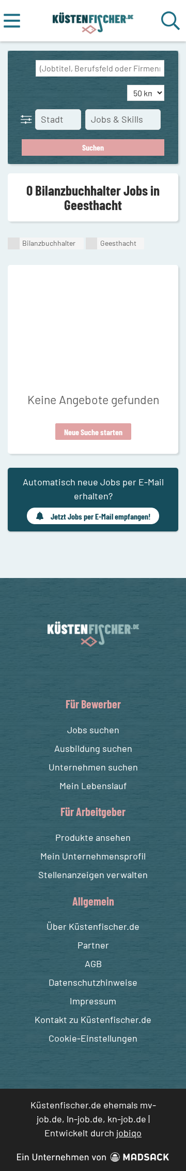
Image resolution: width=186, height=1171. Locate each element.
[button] (28, 119)
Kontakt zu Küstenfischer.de (93, 1019)
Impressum (93, 1000)
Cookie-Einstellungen (93, 1038)
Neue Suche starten (93, 432)
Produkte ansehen (93, 837)
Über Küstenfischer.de (93, 926)
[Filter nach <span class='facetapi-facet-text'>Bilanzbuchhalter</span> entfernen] (14, 243)
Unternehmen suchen (93, 767)
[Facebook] (85, 671)
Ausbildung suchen (93, 748)
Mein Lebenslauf (93, 785)
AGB (93, 963)
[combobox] (100, 68)
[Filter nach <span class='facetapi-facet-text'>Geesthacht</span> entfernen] (92, 243)
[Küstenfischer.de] (93, 20)
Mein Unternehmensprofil (93, 856)
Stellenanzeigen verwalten (93, 874)
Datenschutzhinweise (93, 982)
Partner (93, 945)
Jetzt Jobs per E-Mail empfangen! (100, 516)
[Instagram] (104, 671)
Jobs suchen (93, 729)
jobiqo (129, 1132)
